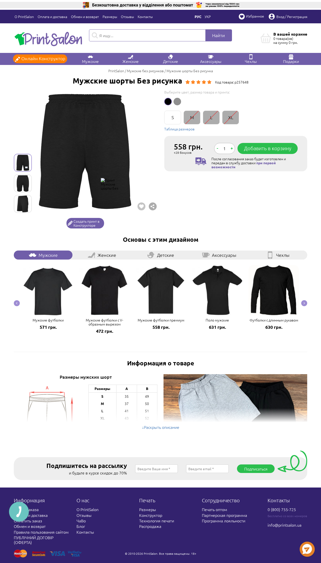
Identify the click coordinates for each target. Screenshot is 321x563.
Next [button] (304, 303)
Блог (80, 526)
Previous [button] (17, 303)
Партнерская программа (224, 515)
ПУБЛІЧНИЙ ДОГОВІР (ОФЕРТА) (33, 540)
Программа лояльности (223, 520)
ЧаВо (81, 520)
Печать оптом (214, 509)
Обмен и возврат (85, 16)
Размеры (110, 16)
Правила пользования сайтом (41, 532)
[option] (85, 151)
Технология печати (156, 520)
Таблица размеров (179, 129)
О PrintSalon (24, 16)
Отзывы (127, 16)
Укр (208, 16)
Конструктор (150, 515)
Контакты (145, 16)
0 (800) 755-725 (282, 509)
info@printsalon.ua (284, 525)
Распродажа (150, 526)
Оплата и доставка (52, 16)
